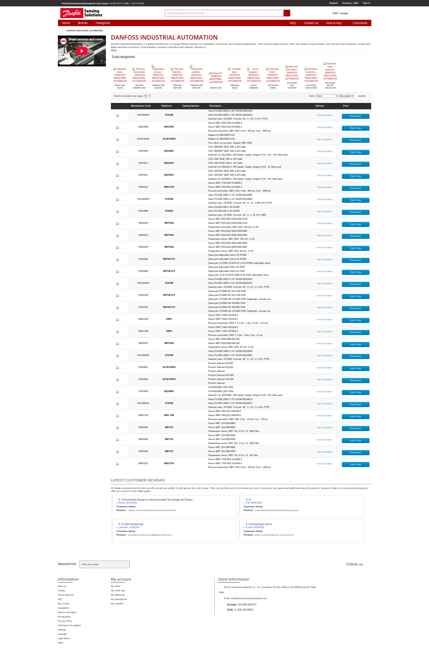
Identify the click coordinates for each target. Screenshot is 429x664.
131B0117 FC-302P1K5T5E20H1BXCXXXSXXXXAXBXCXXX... (152, 510)
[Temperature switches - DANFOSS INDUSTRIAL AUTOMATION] (196, 74)
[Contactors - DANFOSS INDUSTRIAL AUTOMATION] (215, 78)
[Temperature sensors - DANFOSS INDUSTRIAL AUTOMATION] (158, 74)
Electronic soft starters (292, 85)
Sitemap (62, 629)
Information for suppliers (69, 625)
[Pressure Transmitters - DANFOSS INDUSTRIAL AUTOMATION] (139, 75)
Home (66, 23)
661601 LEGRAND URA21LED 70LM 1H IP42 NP (274, 535)
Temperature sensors (158, 86)
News (60, 643)
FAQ (293, 23)
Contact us (311, 23)
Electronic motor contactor (330, 85)
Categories (103, 23)
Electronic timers (273, 86)
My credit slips (118, 590)
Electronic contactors (311, 86)
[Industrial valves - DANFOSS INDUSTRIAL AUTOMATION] (120, 75)
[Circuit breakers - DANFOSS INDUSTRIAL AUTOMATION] (254, 75)
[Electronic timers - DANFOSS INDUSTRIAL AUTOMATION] (273, 75)
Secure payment (66, 595)
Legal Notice (64, 638)
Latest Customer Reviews (138, 480)
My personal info (119, 599)
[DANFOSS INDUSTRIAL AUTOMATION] (110, 13)
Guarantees (63, 608)
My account (63, 603)
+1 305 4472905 (134, 3)
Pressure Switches (177, 86)
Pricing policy (64, 616)
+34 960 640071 (112, 3)
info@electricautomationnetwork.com (249, 598)
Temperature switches (196, 86)
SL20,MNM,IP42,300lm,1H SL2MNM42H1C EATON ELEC (150, 535)
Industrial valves (120, 86)
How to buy (333, 23)
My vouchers (117, 603)
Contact (61, 590)
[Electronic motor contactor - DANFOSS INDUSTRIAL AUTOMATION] (330, 71)
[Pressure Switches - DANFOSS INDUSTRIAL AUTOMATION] (177, 75)
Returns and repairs (67, 612)
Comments (360, 23)
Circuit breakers (254, 86)
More (114, 50)
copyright (62, 634)
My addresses (118, 595)
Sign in (366, 3)
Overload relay (234, 86)
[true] (287, 13)
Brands (83, 23)
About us (62, 586)
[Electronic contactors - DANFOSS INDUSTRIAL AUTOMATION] (311, 75)
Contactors (216, 88)
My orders (116, 586)
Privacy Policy (65, 621)
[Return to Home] (61, 31)
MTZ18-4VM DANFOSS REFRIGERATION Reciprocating (276, 510)
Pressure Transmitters (139, 86)
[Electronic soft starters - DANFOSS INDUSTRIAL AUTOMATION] (292, 72)
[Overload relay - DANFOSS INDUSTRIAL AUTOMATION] (234, 75)
